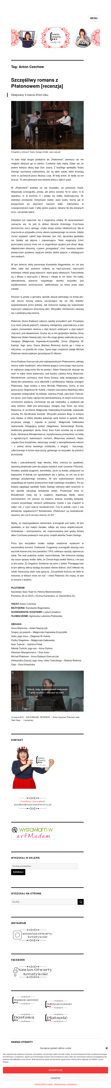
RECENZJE (45, 717)
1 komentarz (28, 720)
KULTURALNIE (32, 717)
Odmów (55, 1078)
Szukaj (18, 872)
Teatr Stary (15, 720)
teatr (77, 717)
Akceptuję (55, 1070)
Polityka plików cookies (44, 1084)
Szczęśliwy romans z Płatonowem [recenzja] (37, 82)
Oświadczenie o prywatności (65, 1084)
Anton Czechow (59, 717)
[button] (106, 1048)
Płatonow (70, 717)
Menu (94, 18)
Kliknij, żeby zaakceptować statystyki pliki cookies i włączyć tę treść (47, 691)
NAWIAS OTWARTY (22, 1042)
